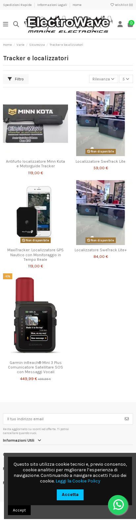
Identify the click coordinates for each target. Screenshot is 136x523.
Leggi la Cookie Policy (77, 481)
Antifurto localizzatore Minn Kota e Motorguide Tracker (35, 163)
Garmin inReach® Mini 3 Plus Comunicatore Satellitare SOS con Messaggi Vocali (35, 367)
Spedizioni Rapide (17, 5)
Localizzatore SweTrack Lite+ (101, 250)
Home (77, 5)
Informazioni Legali (52, 5)
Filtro (19, 79)
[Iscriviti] (127, 419)
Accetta (70, 494)
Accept (19, 510)
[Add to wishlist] (27, 154)
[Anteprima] (43, 154)
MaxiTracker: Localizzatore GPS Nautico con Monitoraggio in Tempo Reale (35, 255)
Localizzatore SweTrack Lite (100, 161)
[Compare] (35, 154)
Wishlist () (123, 5)
